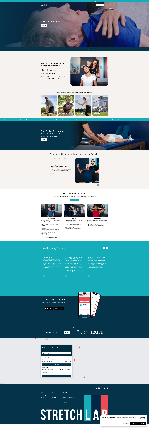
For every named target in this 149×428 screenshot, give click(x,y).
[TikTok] (102, 388)
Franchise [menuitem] (64, 395)
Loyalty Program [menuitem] (44, 395)
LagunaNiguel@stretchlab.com (65, 359)
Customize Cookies (126, 423)
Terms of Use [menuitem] (57, 426)
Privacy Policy (139, 419)
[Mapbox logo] (2, 383)
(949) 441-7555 (68, 361)
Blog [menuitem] (52, 392)
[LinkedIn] (107, 388)
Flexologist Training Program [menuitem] (68, 397)
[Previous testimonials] (104, 248)
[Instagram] (99, 388)
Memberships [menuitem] (72, 4)
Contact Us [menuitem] (65, 392)
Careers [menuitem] (64, 390)
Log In (106, 4)
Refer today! (93, 1)
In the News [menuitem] (65, 400)
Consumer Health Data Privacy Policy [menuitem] (90, 426)
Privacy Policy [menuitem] (68, 426)
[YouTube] (104, 388)
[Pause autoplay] (98, 185)
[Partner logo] (51, 332)
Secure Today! (86, 49)
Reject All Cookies (142, 423)
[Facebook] (96, 388)
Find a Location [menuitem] (44, 390)
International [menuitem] (65, 402)
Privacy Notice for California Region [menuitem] (77, 426)
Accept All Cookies (134, 423)
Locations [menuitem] (78, 4)
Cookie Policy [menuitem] (62, 426)
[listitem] (56, 361)
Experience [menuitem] (65, 4)
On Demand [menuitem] (43, 397)
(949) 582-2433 (68, 370)
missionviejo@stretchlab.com (65, 369)
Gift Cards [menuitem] (54, 397)
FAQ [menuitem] (52, 395)
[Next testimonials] (107, 248)
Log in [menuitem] (42, 392)
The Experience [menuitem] (55, 390)
